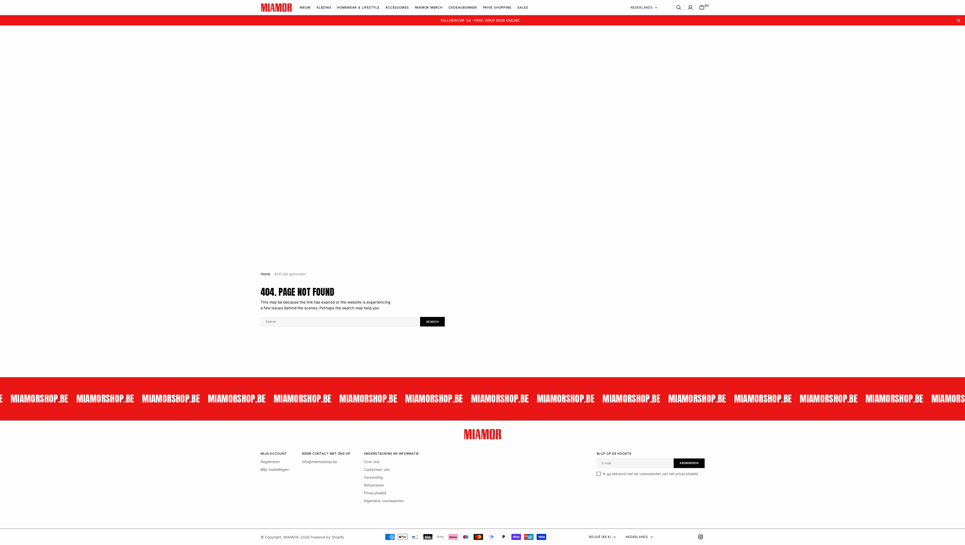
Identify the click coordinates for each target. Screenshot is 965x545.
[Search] (678, 7)
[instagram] (701, 537)
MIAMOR (290, 537)
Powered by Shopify (327, 537)
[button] (690, 7)
